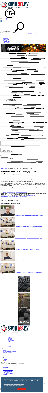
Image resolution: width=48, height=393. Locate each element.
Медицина (44, 33)
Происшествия (25, 33)
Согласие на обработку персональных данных (10, 376)
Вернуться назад (4, 168)
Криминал (19, 33)
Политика (15, 33)
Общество (10, 33)
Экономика (5, 38)
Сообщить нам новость (27, 168)
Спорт (4, 37)
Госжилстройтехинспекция (21, 192)
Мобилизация (6, 42)
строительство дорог (11, 192)
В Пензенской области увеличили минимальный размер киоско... (29, 260)
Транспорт (33, 33)
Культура (2, 34)
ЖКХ (29, 33)
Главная (2, 33)
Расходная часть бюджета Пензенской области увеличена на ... (29, 272)
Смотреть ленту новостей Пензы (7, 191)
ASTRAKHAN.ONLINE (8, 370)
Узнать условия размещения (21, 196)
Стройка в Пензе (6, 41)
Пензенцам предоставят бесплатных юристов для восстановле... (29, 226)
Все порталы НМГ (4, 365)
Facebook (6, 357)
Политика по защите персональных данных (29, 376)
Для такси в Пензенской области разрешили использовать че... (29, 249)
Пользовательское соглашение (9, 351)
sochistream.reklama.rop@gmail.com (7, 196)
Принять (22, 389)
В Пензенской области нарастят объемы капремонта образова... (29, 215)
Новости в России (7, 40)
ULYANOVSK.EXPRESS (8, 373)
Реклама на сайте (4, 19)
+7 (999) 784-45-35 (32, 195)
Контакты (5, 350)
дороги (4, 192)
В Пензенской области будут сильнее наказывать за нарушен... (29, 238)
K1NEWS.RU (6, 367)
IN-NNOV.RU (6, 374)
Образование (39, 33)
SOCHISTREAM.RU (7, 371)
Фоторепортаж (6, 39)
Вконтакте (6, 356)
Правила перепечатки (7, 352)
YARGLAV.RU (6, 372)
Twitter (5, 359)
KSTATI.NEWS (6, 368)
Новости (6, 33)
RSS (5, 360)
